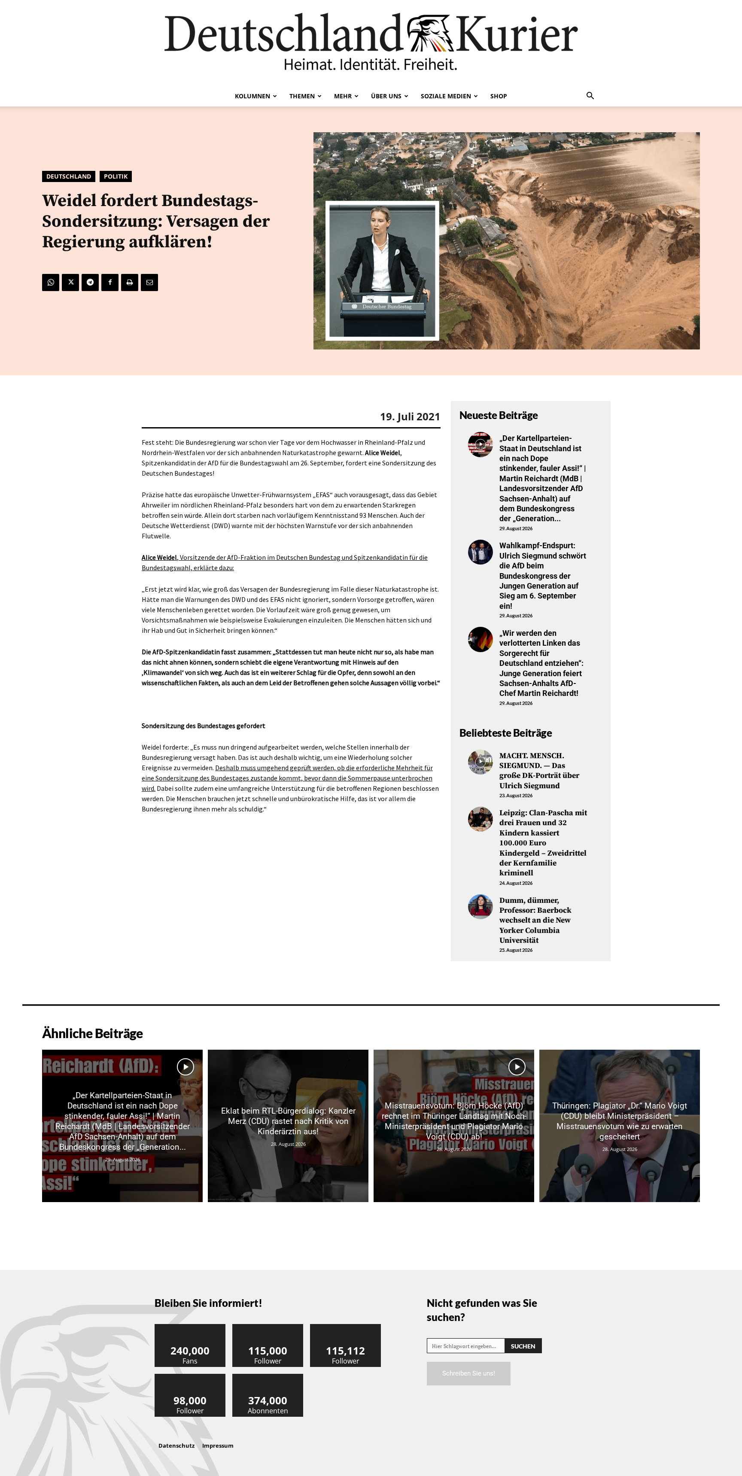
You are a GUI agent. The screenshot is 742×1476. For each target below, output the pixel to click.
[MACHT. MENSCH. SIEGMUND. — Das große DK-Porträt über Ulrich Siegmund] (480, 762)
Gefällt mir (190, 1327)
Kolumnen (252, 96)
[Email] (149, 282)
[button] (590, 96)
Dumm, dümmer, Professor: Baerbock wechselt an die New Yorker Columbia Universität (535, 921)
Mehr (343, 96)
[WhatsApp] (50, 282)
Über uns (386, 96)
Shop (498, 96)
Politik (116, 176)
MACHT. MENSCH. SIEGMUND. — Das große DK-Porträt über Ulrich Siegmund (539, 771)
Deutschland (68, 176)
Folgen (267, 1327)
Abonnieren (268, 1377)
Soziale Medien (446, 96)
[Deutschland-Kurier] (371, 43)
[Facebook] (110, 282)
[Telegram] (90, 282)
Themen (302, 96)
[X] (70, 282)
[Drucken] (129, 282)
